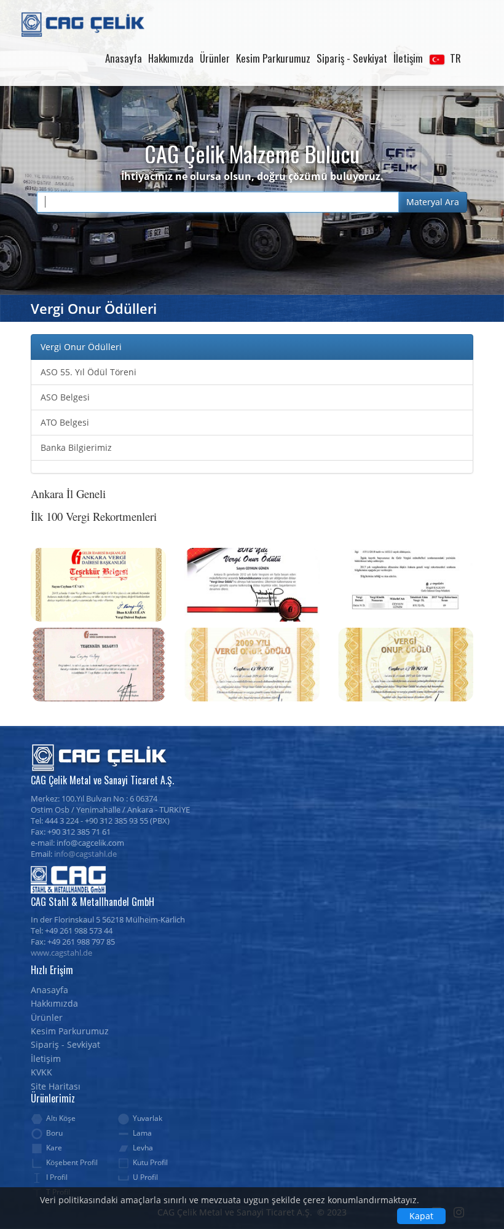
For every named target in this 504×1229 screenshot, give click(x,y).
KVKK (41, 1072)
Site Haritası (56, 1086)
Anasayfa (123, 58)
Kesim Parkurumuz (273, 58)
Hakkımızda (171, 58)
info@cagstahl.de (85, 854)
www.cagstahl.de (61, 953)
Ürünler (215, 58)
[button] (445, 58)
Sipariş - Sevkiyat (352, 58)
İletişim (408, 58)
